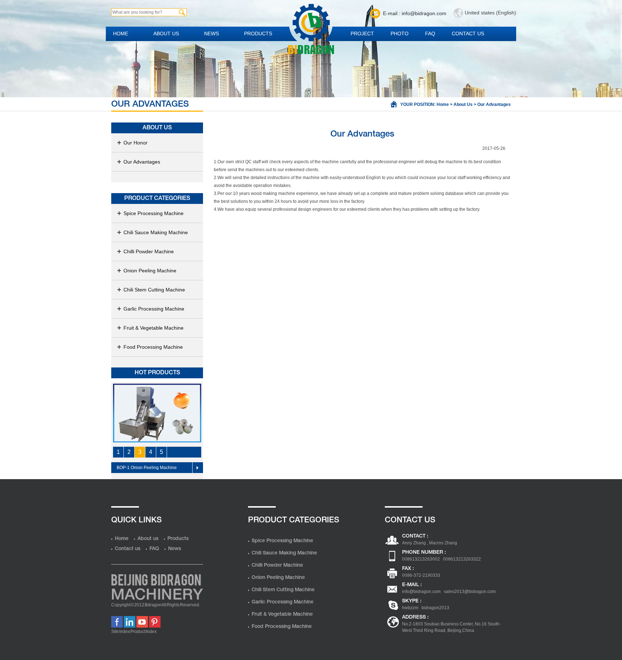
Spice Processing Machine (153, 213)
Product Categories (157, 198)
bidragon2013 (435, 607)
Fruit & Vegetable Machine (153, 328)
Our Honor (135, 143)
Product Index (143, 631)
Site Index (120, 631)
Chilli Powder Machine (148, 251)
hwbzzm (410, 607)
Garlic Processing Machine (153, 309)
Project (362, 33)
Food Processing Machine (153, 347)
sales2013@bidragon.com (470, 591)
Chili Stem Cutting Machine (154, 290)
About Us (463, 104)
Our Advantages (141, 162)
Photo (400, 33)
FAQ (430, 33)
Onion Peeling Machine (149, 270)
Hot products (157, 372)
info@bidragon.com (421, 591)
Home (120, 33)
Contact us (468, 33)
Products (258, 33)
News (211, 33)
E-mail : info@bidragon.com (414, 13)
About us (166, 33)
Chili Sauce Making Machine (155, 232)
